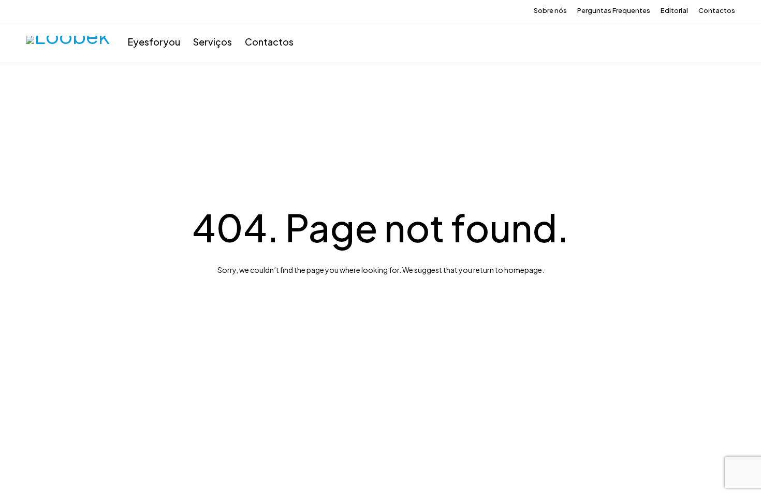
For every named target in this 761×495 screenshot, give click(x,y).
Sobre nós (550, 10)
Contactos (716, 10)
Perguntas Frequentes (613, 10)
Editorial (674, 10)
